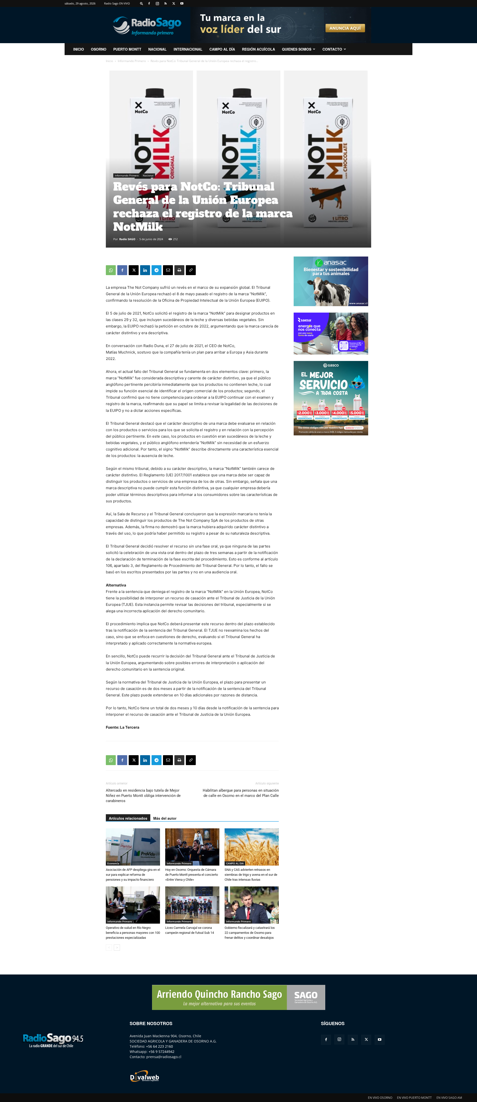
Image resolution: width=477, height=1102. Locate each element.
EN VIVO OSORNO (380, 1098)
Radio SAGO (127, 239)
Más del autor (164, 818)
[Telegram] (156, 270)
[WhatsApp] (111, 270)
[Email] (168, 270)
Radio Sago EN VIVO (117, 3)
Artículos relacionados (128, 818)
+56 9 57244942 (161, 1051)
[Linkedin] (145, 270)
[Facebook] (149, 3)
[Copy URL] (191, 270)
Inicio (109, 61)
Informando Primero (132, 61)
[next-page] (117, 947)
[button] (141, 3)
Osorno (98, 49)
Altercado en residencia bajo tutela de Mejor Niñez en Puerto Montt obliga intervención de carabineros (143, 795)
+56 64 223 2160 (159, 1046)
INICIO (78, 49)
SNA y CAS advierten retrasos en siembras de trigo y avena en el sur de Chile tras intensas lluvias (251, 874)
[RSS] (165, 3)
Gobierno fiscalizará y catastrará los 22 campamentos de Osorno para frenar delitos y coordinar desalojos (250, 933)
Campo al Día (222, 49)
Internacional (188, 49)
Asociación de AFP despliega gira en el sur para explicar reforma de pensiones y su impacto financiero (133, 874)
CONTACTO (332, 49)
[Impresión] (179, 270)
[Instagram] (157, 3)
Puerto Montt (127, 49)
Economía (113, 863)
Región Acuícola (258, 49)
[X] (173, 3)
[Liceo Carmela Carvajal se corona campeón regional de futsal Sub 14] (192, 905)
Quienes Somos (296, 49)
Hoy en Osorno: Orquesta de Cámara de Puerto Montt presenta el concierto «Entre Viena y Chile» (191, 874)
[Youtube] (182, 3)
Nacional (157, 49)
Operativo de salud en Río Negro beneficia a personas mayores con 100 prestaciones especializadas (133, 933)
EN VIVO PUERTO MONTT (414, 1098)
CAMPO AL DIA (235, 863)
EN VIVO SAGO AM (449, 1098)
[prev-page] (109, 947)
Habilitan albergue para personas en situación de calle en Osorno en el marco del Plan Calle (241, 793)
